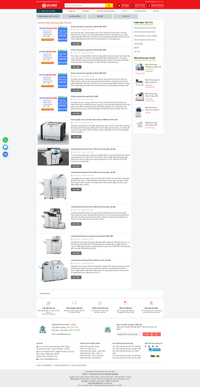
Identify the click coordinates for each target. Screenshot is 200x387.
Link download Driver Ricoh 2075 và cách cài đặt (91, 260)
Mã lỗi (100, 16)
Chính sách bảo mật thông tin (90, 358)
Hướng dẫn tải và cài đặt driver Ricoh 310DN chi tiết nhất (94, 120)
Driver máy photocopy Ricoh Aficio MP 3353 (88, 27)
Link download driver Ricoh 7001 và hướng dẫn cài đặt (93, 149)
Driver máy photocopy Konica (145, 28)
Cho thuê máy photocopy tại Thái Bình (126, 346)
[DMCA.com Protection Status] (154, 356)
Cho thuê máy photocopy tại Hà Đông (126, 355)
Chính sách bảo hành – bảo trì (90, 353)
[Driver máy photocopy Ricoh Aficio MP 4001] (53, 81)
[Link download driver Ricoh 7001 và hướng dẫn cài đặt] (53, 156)
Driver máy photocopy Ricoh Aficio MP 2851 (88, 50)
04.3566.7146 (52, 356)
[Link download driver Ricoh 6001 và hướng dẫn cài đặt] (53, 187)
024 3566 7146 (54, 1)
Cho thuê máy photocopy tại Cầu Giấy (126, 358)
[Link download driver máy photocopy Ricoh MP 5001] (53, 245)
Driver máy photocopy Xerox (144, 40)
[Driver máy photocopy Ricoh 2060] (53, 104)
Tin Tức (124, 11)
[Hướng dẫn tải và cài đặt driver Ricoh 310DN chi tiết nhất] (53, 131)
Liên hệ (155, 11)
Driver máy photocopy (48, 16)
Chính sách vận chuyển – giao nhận (92, 351)
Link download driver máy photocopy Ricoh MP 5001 (92, 236)
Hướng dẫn (74, 16)
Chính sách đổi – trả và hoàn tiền (92, 355)
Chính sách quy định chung (89, 346)
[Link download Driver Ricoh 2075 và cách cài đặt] (53, 271)
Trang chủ (71, 11)
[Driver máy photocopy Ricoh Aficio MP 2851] (53, 57)
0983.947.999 (160, 1)
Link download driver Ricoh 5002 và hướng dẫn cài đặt (93, 207)
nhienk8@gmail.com (63, 334)
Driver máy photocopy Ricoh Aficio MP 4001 (88, 73)
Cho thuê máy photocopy (105, 11)
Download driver (140, 11)
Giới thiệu (85, 11)
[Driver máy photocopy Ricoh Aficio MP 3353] (53, 34)
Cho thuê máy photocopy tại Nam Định (126, 349)
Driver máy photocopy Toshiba (145, 36)
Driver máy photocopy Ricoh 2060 (84, 96)
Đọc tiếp (76, 44)
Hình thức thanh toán (87, 349)
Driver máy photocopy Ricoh (144, 32)
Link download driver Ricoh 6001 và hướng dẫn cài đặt (93, 172)
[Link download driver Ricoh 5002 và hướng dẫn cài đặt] (53, 218)
